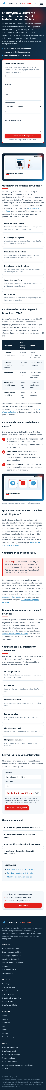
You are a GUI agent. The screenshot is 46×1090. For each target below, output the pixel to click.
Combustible (9, 782)
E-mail (7, 94)
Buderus (5, 1019)
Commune (8, 112)
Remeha (5, 1033)
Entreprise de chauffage (11, 1054)
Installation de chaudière (11, 959)
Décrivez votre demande (13, 120)
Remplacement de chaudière (12, 962)
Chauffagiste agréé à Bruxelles (19, 877)
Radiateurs (6, 966)
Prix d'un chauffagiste (10, 1047)
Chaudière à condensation (11, 998)
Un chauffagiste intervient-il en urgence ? (24, 844)
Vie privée (5, 1068)
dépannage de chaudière (12, 597)
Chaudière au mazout (10, 991)
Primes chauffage (8, 1058)
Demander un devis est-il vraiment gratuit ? (20, 835)
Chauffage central (8, 984)
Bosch (4, 1030)
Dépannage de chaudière (11, 952)
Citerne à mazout (8, 994)
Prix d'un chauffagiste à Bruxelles (20, 873)
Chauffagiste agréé (9, 1051)
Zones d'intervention (9, 1061)
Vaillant (5, 1015)
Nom (6, 76)
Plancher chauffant (9, 970)
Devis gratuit (23, 905)
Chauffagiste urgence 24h (11, 955)
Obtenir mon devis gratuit (17, 808)
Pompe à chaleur (8, 1001)
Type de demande (10, 103)
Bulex (4, 1026)
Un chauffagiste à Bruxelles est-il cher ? (23, 828)
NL (36, 4)
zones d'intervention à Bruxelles (15, 633)
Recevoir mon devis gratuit (23, 136)
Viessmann (6, 1023)
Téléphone (8, 84)
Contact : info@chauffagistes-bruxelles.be (17, 1065)
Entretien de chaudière (10, 948)
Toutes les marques (9, 1037)
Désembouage (7, 973)
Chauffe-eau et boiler (10, 1005)
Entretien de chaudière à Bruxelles (21, 869)
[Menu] (41, 3)
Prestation (8, 773)
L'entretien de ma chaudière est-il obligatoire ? (19, 852)
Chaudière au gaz (8, 987)
